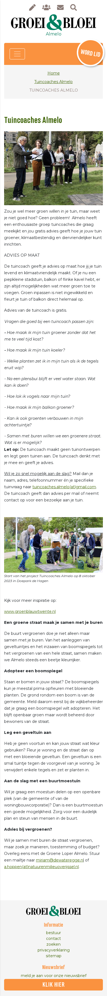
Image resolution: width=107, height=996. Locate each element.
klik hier (54, 984)
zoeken (53, 944)
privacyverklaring (54, 950)
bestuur (53, 932)
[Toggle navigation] (17, 53)
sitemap (53, 955)
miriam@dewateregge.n (59, 860)
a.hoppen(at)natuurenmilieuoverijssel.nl (41, 866)
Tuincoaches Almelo (53, 81)
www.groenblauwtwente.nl (30, 611)
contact (53, 938)
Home (53, 73)
